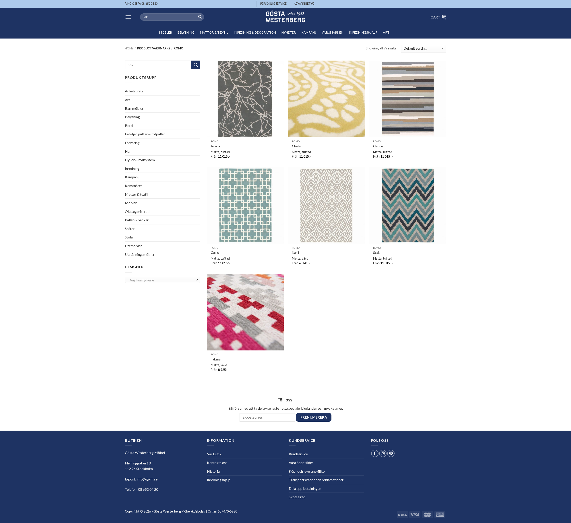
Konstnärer (133, 185)
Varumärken (332, 32)
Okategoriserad (137, 211)
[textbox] (161, 280)
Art (386, 32)
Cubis (215, 252)
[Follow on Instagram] (383, 453)
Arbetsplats (134, 91)
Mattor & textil (214, 32)
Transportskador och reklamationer (316, 480)
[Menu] (128, 17)
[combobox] (162, 280)
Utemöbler (133, 246)
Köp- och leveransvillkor (307, 471)
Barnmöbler (134, 108)
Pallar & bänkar (137, 220)
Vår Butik (214, 454)
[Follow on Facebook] (375, 453)
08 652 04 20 (148, 489)
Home (129, 48)
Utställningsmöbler (140, 254)
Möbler (165, 32)
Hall (128, 151)
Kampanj (308, 32)
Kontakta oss (217, 462)
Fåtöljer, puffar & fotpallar (145, 134)
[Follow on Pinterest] (391, 453)
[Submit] (200, 17)
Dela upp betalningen (305, 488)
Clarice (378, 146)
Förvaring (132, 142)
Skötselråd (297, 497)
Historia (213, 471)
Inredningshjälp (363, 32)
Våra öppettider (301, 462)
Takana (216, 359)
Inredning (132, 168)
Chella (296, 146)
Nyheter (288, 32)
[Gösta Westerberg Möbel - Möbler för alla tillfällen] (285, 17)
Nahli (295, 252)
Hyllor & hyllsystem (140, 160)
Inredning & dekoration (255, 32)
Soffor (130, 228)
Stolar (129, 237)
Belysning (186, 32)
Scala (376, 252)
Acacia (215, 146)
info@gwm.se (147, 479)
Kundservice (298, 454)
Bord (129, 125)
